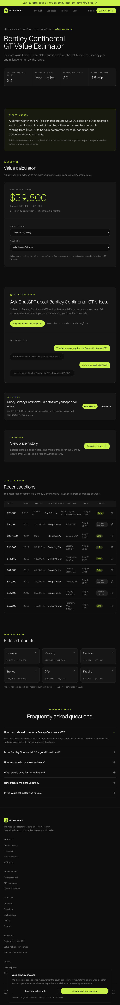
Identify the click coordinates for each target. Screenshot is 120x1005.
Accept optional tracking (84, 991)
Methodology (10, 915)
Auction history (11, 845)
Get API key (104, 10)
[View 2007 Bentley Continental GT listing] (111, 593)
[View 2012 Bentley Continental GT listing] (111, 513)
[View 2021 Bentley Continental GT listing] (111, 547)
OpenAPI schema (12, 888)
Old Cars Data (11, 29)
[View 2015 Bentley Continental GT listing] (111, 570)
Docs (75, 10)
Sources (7, 926)
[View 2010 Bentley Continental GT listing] (111, 558)
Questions (8, 909)
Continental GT (43, 29)
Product (38, 10)
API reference (10, 883)
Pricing (64, 10)
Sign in (91, 10)
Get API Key (90, 406)
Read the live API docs (79, 2)
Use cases (51, 10)
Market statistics (11, 856)
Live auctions (10, 851)
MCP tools (8, 862)
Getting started (11, 877)
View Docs (106, 406)
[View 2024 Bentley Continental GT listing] (111, 536)
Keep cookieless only (35, 991)
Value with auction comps (16, 946)
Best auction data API (14, 941)
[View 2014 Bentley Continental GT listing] (111, 524)
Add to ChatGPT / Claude (25, 323)
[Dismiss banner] (96, 3)
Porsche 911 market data (15, 952)
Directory (8, 903)
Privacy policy (10, 967)
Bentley (27, 29)
